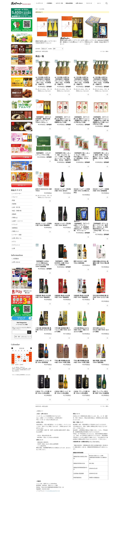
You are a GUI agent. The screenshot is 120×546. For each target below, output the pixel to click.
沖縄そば (14, 217)
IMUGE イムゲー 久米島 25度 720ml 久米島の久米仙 (82, 190)
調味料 (14, 214)
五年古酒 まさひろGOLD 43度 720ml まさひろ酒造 (101, 329)
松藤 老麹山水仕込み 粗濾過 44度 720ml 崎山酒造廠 (101, 263)
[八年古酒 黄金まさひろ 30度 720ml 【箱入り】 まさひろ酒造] (82, 318)
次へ (104, 51)
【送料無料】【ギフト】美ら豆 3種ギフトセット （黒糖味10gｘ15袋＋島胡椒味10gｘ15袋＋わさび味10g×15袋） (101, 120)
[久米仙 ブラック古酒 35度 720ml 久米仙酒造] (82, 382)
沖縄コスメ (15, 231)
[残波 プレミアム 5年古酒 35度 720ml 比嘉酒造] (101, 382)
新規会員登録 (69, 3)
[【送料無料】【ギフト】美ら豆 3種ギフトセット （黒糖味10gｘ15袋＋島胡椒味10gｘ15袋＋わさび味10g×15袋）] (101, 107)
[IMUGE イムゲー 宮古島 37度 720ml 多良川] (63, 214)
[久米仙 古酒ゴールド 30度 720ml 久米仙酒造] (63, 382)
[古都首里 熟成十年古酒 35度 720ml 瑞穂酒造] (63, 286)
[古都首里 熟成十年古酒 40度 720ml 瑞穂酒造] (44, 286)
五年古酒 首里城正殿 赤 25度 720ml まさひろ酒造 (100, 297)
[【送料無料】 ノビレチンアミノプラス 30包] (44, 143)
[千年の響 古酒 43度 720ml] (63, 351)
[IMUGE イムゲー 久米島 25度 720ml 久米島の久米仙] (82, 179)
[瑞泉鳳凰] (101, 351)
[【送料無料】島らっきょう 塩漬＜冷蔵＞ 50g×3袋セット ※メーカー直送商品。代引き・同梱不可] (101, 143)
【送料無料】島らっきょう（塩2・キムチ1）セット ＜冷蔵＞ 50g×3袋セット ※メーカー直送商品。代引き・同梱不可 (63, 156)
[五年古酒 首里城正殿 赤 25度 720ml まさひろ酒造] (101, 286)
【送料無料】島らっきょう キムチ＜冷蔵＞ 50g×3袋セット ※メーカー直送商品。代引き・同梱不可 (82, 156)
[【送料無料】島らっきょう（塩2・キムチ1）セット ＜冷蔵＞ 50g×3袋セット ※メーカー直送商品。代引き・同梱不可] (63, 143)
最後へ (107, 51)
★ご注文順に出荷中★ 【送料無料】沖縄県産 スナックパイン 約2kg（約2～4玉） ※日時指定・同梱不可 (62, 81)
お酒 (13, 248)
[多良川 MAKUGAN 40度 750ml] (44, 179)
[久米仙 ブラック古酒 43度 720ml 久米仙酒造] (44, 382)
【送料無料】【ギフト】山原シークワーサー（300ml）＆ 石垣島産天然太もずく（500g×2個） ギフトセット (82, 227)
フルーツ (14, 197)
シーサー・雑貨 (16, 234)
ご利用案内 (49, 3)
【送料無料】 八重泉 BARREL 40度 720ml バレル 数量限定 (62, 263)
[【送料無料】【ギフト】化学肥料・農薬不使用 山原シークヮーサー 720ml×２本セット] (44, 107)
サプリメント (16, 245)
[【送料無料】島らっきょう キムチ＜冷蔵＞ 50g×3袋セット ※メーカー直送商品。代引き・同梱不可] (82, 143)
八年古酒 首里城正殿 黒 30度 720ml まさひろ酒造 (43, 329)
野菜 (13, 200)
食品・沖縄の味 (16, 210)
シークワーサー (16, 193)
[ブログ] (21, 317)
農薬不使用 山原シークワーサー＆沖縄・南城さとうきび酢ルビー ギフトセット (72, 42)
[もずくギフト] (82, 214)
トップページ (39, 3)
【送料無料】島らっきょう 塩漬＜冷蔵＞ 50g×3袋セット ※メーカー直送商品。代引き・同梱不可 (101, 156)
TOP (37, 9)
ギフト (14, 241)
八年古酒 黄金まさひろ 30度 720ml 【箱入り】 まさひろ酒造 (81, 329)
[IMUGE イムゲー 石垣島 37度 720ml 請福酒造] (44, 214)
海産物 (14, 204)
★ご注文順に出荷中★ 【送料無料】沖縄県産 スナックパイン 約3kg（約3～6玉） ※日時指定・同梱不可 (81, 81)
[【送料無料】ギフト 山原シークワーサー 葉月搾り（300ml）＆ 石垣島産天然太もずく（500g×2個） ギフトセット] (101, 214)
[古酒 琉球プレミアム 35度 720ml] (44, 351)
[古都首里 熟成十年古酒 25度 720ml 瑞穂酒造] (82, 286)
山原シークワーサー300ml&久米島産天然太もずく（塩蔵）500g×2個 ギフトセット (96, 42)
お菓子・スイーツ (17, 221)
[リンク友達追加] (21, 305)
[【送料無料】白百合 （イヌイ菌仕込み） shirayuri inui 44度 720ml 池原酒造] (44, 251)
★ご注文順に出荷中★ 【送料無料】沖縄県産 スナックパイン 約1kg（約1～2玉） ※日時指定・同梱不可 (43, 81)
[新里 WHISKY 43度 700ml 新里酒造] (82, 251)
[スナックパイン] (44, 68)
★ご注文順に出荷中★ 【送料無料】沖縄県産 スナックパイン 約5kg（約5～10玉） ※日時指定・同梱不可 (101, 81)
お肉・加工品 (16, 207)
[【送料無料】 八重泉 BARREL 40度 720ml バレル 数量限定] (63, 251)
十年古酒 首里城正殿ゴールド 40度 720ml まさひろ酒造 (63, 329)
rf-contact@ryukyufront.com (52, 491)
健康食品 (14, 228)
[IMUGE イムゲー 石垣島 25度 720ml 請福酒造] (101, 179)
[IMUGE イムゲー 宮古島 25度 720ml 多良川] (63, 179)
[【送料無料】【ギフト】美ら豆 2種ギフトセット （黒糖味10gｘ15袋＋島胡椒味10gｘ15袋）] (63, 107)
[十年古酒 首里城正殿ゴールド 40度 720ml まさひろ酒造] (63, 318)
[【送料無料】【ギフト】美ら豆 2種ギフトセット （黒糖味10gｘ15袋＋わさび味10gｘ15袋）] (82, 107)
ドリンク (14, 224)
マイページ (89, 3)
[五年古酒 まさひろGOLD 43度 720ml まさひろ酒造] (101, 318)
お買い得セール (16, 238)
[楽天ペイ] (21, 289)
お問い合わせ (79, 3)
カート (99, 3)
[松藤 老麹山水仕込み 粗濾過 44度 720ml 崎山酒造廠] (101, 251)
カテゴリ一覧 (59, 3)
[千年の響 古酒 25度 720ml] (82, 351)
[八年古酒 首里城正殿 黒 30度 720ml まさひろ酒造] (44, 318)
